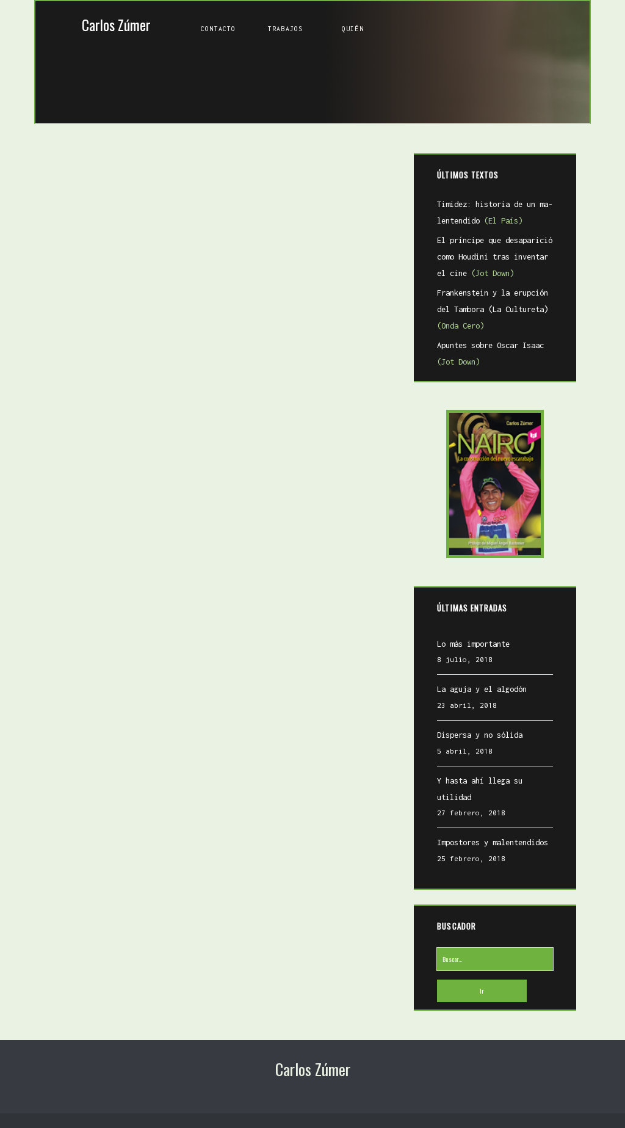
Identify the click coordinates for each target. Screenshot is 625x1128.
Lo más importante (473, 644)
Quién (353, 28)
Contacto (218, 28)
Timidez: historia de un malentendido (494, 212)
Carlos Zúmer (116, 24)
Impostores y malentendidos (492, 842)
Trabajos (285, 28)
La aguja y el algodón (482, 689)
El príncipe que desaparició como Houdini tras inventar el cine (494, 256)
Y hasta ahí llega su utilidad (479, 789)
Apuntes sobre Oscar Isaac (490, 353)
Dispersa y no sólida (479, 735)
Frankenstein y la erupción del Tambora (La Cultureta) (492, 309)
